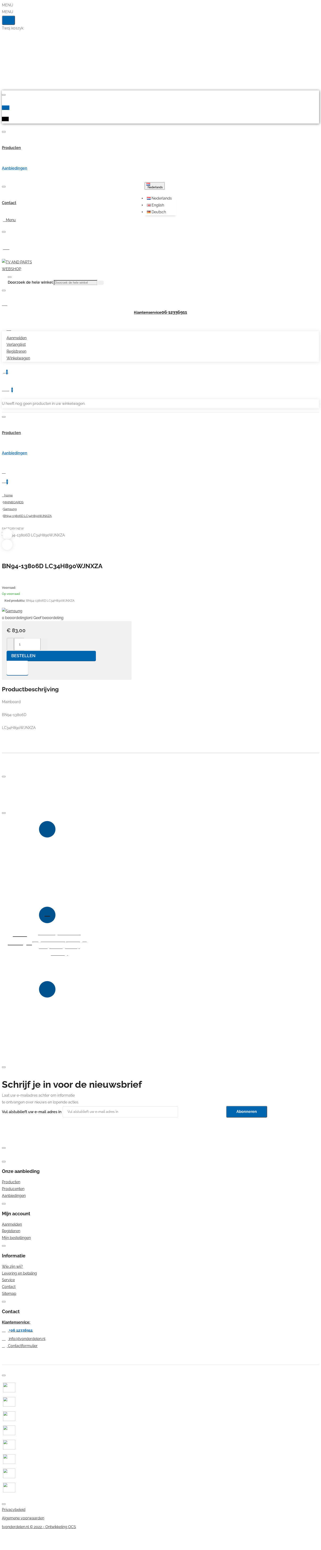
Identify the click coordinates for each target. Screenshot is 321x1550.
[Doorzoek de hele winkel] (10, 277)
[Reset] (8, 20)
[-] (10, 644)
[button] (161, 198)
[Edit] (4, 95)
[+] (43, 644)
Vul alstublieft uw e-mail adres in (32, 1111)
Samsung (10, 509)
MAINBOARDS (13, 502)
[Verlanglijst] (17, 668)
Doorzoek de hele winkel (30, 282)
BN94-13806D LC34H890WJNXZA (27, 516)
